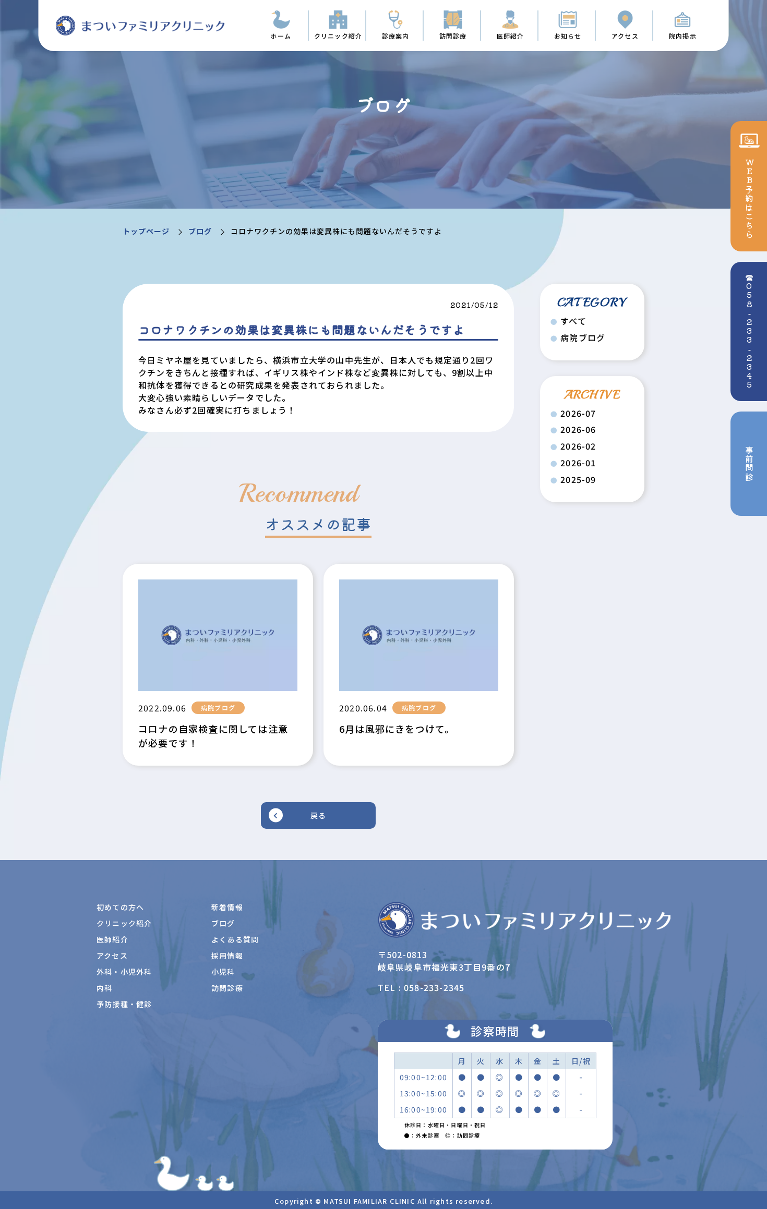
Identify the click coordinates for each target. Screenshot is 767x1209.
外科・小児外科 (124, 971)
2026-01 (578, 462)
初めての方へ (120, 907)
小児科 (223, 971)
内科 (104, 988)
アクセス (112, 955)
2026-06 (578, 429)
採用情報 (227, 955)
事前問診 (749, 464)
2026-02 (578, 446)
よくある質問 (235, 939)
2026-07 (578, 413)
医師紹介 (112, 939)
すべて (573, 321)
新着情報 (227, 907)
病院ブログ (582, 337)
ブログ (200, 231)
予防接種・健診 (124, 1004)
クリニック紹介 (124, 923)
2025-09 (578, 479)
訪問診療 (227, 988)
